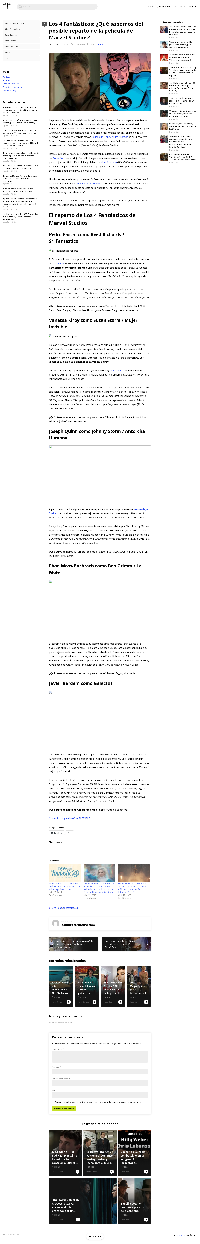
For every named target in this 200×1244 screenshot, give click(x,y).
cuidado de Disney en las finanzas (109, 137)
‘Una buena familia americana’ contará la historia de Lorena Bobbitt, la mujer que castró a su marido (21, 110)
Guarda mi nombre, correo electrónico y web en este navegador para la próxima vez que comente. (98, 1102)
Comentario (58, 1049)
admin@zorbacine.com (78, 925)
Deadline (58, 263)
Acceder (6, 80)
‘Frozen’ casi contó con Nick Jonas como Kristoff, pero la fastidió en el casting (20, 121)
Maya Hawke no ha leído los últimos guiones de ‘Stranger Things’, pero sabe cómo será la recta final (87, 986)
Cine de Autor (11, 34)
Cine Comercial (11, 46)
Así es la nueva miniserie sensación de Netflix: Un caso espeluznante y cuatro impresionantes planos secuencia (61, 986)
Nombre (56, 1067)
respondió (116, 370)
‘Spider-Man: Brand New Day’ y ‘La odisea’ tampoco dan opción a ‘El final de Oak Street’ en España (21, 143)
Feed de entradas (11, 83)
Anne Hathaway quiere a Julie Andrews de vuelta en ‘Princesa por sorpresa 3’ (20, 131)
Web (54, 1090)
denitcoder (181, 1235)
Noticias (192, 6)
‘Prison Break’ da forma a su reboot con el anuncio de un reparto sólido (20, 167)
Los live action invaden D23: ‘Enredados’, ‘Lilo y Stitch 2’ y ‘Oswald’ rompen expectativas (21, 217)
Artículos (57, 907)
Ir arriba (96, 1236)
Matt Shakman (109, 162)
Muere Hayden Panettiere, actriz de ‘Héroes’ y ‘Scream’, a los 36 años (19, 190)
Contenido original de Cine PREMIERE (69, 818)
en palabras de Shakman (89, 183)
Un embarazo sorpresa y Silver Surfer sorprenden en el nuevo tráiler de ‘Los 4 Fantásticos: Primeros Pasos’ (132, 888)
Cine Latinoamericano (14, 23)
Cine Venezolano (12, 29)
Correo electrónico (61, 1078)
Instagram (180, 6)
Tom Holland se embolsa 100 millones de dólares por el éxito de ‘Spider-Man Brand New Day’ (21, 156)
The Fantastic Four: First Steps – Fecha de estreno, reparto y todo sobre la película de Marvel (65, 886)
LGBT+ (8, 58)
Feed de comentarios (12, 87)
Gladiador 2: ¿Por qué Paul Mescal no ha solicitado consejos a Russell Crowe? (65, 1153)
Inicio (150, 6)
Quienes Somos (164, 6)
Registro (6, 77)
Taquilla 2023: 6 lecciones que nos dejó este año (134, 1201)
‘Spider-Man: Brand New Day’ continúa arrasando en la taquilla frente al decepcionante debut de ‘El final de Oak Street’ (20, 202)
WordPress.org (9, 90)
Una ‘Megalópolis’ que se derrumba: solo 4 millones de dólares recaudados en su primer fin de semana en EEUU (139, 986)
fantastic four (70, 907)
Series (8, 52)
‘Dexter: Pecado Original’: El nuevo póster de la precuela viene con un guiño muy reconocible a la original (113, 986)
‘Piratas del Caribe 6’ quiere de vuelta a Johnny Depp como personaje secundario (20, 178)
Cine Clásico (10, 40)
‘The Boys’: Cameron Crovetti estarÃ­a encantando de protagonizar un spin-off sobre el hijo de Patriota (83, 1201)
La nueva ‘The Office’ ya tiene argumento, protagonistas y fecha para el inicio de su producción (100, 1153)
